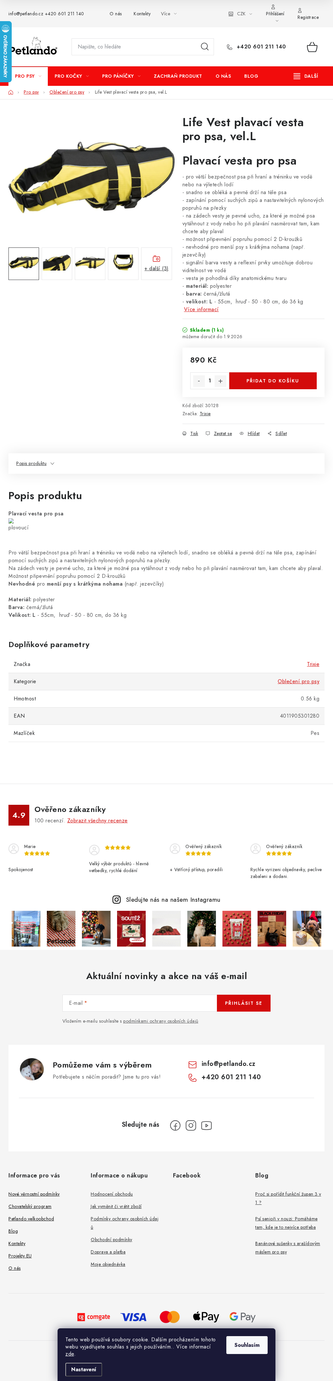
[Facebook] (175, 1125)
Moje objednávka (108, 1264)
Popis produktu (31, 463)
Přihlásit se (243, 1003)
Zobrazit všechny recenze (97, 820)
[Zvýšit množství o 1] (220, 381)
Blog (13, 1231)
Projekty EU (20, 1256)
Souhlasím (247, 1345)
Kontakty (142, 13)
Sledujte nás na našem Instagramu (173, 899)
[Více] (306, 76)
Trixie (205, 413)
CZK (241, 13)
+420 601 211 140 (64, 13)
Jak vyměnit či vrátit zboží (116, 1206)
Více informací (201, 309)
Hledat (205, 46)
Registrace (308, 17)
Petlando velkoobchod (31, 1218)
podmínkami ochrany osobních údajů (160, 1021)
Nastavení (83, 1369)
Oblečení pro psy (298, 681)
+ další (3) (156, 268)
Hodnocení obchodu (112, 1194)
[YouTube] (206, 1125)
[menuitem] (28, 76)
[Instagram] (191, 1125)
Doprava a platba (108, 1252)
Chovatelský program (30, 1206)
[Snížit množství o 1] (199, 381)
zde (69, 1354)
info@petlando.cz (25, 13)
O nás (116, 13)
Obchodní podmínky (111, 1239)
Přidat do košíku (272, 381)
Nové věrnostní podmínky (34, 1194)
